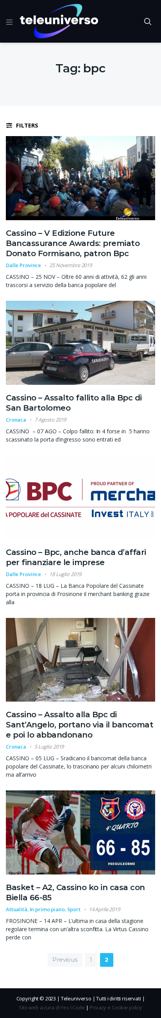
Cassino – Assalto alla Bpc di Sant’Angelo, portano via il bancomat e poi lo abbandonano (79, 725)
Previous (64, 959)
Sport (73, 909)
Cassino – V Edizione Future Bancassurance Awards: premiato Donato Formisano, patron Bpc (73, 243)
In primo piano (47, 909)
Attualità (16, 909)
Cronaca (16, 419)
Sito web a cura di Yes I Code (52, 1007)
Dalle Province (23, 265)
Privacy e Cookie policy (115, 1007)
